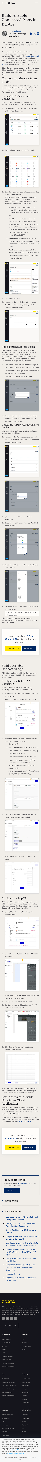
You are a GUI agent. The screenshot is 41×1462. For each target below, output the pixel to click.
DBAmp (24, 1349)
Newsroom (25, 1385)
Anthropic (25, 1415)
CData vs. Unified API (8, 1396)
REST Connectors (7, 1356)
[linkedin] (3, 1318)
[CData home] (10, 3)
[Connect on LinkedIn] (38, 33)
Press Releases (26, 1382)
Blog (3, 1421)
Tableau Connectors (8, 1366)
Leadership (25, 1392)
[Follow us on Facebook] (31, 33)
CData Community (8, 1415)
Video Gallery (6, 1435)
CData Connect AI (32, 56)
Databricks (25, 1418)
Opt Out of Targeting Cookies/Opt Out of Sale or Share (20, 1458)
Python (4, 1349)
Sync (23, 1339)
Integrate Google (13, 1274)
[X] (7, 1318)
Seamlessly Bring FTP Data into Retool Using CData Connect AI (22, 1218)
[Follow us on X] (34, 33)
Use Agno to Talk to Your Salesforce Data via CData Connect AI (20, 1224)
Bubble (4, 64)
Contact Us (25, 1402)
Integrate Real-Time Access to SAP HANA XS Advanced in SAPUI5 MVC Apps (21, 1252)
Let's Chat (8, 1325)
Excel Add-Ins (6, 1360)
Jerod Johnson (15, 31)
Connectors (5, 1379)
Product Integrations (8, 1382)
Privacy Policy (16, 1450)
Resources (5, 1425)
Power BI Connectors (8, 1363)
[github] (11, 1318)
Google (24, 1421)
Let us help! (28, 648)
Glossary (4, 1432)
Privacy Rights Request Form (15, 1453)
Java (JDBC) (6, 1343)
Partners (24, 1396)
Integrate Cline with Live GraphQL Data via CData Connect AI (22, 1237)
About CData (26, 1379)
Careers (24, 1399)
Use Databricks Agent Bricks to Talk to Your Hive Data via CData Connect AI (22, 1244)
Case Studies (6, 1418)
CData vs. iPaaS (7, 1392)
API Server (5, 1353)
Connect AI (25, 1343)
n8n (23, 1428)
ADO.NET (4, 1346)
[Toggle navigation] (36, 3)
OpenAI (24, 1432)
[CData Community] (15, 1318)
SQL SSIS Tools (26, 1346)
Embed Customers (8, 1389)
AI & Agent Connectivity (9, 1385)
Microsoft (25, 1425)
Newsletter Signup (8, 1428)
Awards (24, 1389)
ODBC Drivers (6, 1339)
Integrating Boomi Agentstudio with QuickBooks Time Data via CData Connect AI (21, 1267)
